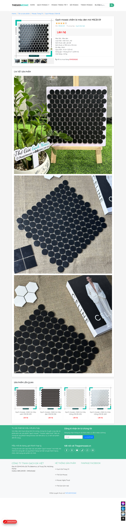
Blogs (97, 5)
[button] (9, 10)
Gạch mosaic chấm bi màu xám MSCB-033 (25, 413)
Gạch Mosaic (42, 5)
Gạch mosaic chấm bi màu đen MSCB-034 (50, 413)
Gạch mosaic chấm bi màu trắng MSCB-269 (100, 413)
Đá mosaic (74, 5)
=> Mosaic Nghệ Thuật (62, 480)
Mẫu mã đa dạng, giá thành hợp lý (26, 445)
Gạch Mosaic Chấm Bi (52, 14)
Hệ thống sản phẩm (65, 463)
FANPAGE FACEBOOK (91, 463)
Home (32, 5)
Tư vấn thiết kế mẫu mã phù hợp (26, 428)
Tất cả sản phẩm (24, 14)
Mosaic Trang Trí (59, 5)
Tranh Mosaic (87, 5)
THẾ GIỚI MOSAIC (70, 493)
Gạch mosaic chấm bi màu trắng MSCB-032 (75, 413)
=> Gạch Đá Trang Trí (62, 469)
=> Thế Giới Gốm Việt (62, 486)
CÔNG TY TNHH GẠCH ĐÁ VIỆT (28, 463)
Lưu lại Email (88, 437)
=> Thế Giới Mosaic (61, 475)
